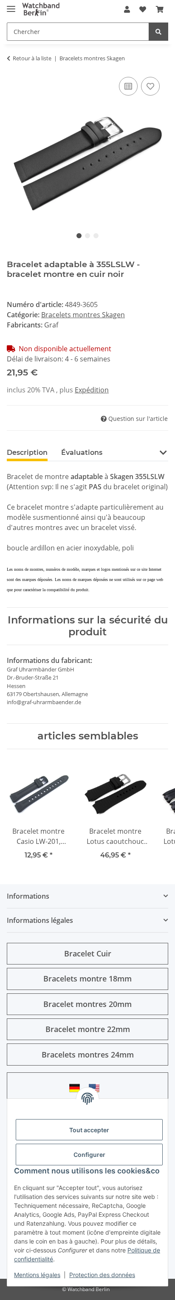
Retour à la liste (32, 58)
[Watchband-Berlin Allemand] (77, 1088)
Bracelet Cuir (87, 953)
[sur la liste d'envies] (150, 86)
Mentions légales (37, 1274)
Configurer (89, 1154)
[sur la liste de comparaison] (128, 86)
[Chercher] (158, 32)
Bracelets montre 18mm (87, 978)
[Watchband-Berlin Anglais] (96, 1088)
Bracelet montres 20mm (87, 1004)
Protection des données (102, 1274)
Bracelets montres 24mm (88, 1054)
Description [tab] (27, 452)
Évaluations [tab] (81, 452)
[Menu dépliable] (11, 5)
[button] (127, 9)
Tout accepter (89, 1130)
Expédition (92, 390)
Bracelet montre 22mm (87, 1029)
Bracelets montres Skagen (83, 314)
